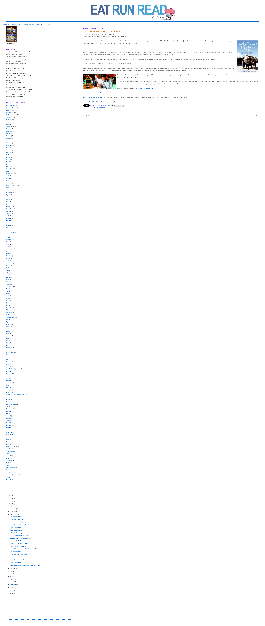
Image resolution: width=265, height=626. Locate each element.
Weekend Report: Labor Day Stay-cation (21, 560)
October (12, 511)
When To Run (10, 286)
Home (170, 116)
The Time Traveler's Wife (13, 475)
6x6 (7, 148)
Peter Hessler (9, 442)
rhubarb (8, 479)
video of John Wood (94, 102)
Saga (7, 406)
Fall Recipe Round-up (16, 533)
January (12, 587)
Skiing (8, 211)
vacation (8, 133)
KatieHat (8, 298)
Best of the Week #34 (16, 517)
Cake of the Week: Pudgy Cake (18, 522)
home (7, 166)
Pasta (7, 359)
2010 (10, 590)
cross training (10, 190)
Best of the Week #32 (16, 551)
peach (8, 413)
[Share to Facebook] (121, 106)
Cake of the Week (11, 105)
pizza (7, 333)
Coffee (8, 225)
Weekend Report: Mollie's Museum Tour (21, 525)
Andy (7, 176)
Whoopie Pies (10, 310)
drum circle (9, 373)
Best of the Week (11, 115)
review (8, 218)
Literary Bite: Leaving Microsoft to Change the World (25, 565)
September (13, 514)
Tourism (8, 235)
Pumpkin (8, 152)
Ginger (8, 253)
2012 (10, 501)
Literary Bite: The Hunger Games (19, 554)
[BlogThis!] (117, 106)
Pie (7, 268)
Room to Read (104, 93)
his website (89, 48)
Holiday (8, 136)
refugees (8, 277)
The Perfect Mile (11, 470)
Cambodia (9, 425)
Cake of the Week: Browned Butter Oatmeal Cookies (24, 557)
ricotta (8, 416)
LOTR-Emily (10, 173)
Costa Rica (9, 383)
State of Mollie (10, 409)
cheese (8, 411)
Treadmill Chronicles (12, 451)
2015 (10, 493)
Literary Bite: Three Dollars (17, 519)
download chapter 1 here (147, 88)
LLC (7, 124)
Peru (7, 439)
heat (7, 289)
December (13, 506)
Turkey (8, 453)
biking (8, 371)
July (11, 571)
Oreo (7, 305)
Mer (7, 303)
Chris (7, 296)
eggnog (8, 458)
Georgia (8, 390)
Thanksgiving (10, 213)
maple (8, 376)
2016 (10, 490)
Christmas (9, 150)
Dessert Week (10, 352)
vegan (8, 482)
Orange (8, 399)
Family (8, 171)
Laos (7, 319)
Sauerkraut (9, 465)
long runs (9, 145)
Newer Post (86, 116)
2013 (10, 498)
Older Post (256, 116)
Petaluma (8, 362)
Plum (7, 444)
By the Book (9, 343)
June (11, 574)
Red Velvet (9, 308)
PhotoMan (9, 209)
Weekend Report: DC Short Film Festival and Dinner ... (25, 549)
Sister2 (8, 143)
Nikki (8, 463)
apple (7, 216)
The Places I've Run (11, 232)
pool (7, 275)
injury (8, 195)
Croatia (8, 385)
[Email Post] (112, 105)
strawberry (9, 249)
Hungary (8, 430)
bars (7, 162)
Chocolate (9, 117)
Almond (8, 420)
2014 (10, 496)
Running (8, 110)
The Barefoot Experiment (13, 369)
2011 (10, 504)
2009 (10, 593)
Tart (7, 272)
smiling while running (12, 185)
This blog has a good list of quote (92, 97)
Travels (49, 24)
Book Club (9, 169)
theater (8, 338)
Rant (7, 230)
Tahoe (8, 270)
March (12, 582)
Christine (8, 428)
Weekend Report (11, 108)
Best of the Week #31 (16, 562)
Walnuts (8, 261)
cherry (8, 326)
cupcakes (8, 138)
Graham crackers (11, 317)
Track (7, 244)
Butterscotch (9, 315)
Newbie (8, 228)
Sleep (7, 364)
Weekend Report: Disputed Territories (20, 538)
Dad (7, 242)
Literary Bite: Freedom (16, 530)
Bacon (8, 340)
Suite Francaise (10, 468)
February (12, 584)
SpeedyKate (9, 126)
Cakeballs (9, 345)
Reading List (5, 24)
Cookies (8, 119)
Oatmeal (8, 206)
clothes (8, 329)
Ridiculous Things (11, 446)
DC (7, 180)
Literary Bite (100, 107)
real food (8, 122)
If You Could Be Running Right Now (16, 395)
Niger (7, 202)
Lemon (8, 204)
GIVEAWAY (9, 387)
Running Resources (28, 24)
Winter (8, 246)
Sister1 (8, 183)
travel (8, 197)
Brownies (9, 239)
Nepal (8, 199)
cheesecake (9, 312)
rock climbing (10, 263)
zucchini (8, 418)
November (13, 509)
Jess (7, 140)
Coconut (8, 178)
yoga (7, 237)
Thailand (8, 366)
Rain (7, 402)
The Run (8, 449)
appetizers (9, 324)
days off (8, 456)
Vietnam (8, 284)
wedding (8, 291)
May (11, 576)
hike (7, 164)
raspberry (8, 336)
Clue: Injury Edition (12, 350)
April (11, 579)
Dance (8, 265)
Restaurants (9, 155)
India (7, 282)
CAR (7, 293)
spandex (8, 378)
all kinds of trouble (101, 43)
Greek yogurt (10, 392)
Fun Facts (9, 355)
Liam (7, 300)
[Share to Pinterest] (123, 106)
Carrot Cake (9, 347)
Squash (8, 322)
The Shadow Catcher (12, 472)
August (12, 568)
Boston (8, 188)
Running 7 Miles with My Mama (19, 543)
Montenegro (9, 435)
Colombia (9, 380)
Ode (7, 437)
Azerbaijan (9, 460)
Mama (8, 157)
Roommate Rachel (11, 404)
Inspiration (9, 432)
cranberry (9, 331)
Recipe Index (16, 24)
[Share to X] (119, 106)
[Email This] (115, 106)
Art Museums (10, 223)
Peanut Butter (10, 258)
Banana (8, 251)
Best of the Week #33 (16, 527)
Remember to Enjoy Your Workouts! (20, 535)
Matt (7, 397)
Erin (7, 279)
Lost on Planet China (12, 357)
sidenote (8, 192)
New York (9, 256)
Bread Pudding (10, 423)
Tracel (8, 477)
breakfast (8, 129)
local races (9, 131)
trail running (9, 220)
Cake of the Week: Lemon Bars (18, 546)
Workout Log (40, 24)
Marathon (9, 159)
